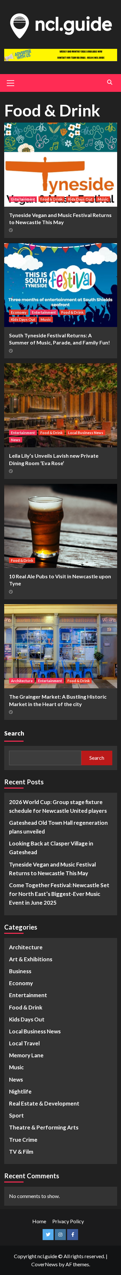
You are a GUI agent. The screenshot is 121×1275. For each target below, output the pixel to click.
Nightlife (20, 1091)
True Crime (23, 1139)
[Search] (110, 82)
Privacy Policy (68, 1221)
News (15, 440)
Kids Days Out (80, 199)
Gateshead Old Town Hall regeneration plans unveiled (58, 827)
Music (103, 199)
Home (39, 1221)
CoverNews (44, 1264)
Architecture (22, 681)
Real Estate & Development (44, 1103)
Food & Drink (51, 199)
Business (20, 971)
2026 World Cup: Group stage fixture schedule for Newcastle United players (58, 806)
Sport (16, 1115)
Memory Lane (26, 1055)
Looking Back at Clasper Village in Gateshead (51, 847)
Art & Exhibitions (30, 959)
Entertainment (23, 199)
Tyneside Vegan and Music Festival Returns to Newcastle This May (52, 869)
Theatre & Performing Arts (43, 1127)
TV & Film (21, 1151)
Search (14, 733)
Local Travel (24, 1043)
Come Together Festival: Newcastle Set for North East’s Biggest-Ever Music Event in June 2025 (59, 894)
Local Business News (85, 432)
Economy (18, 312)
